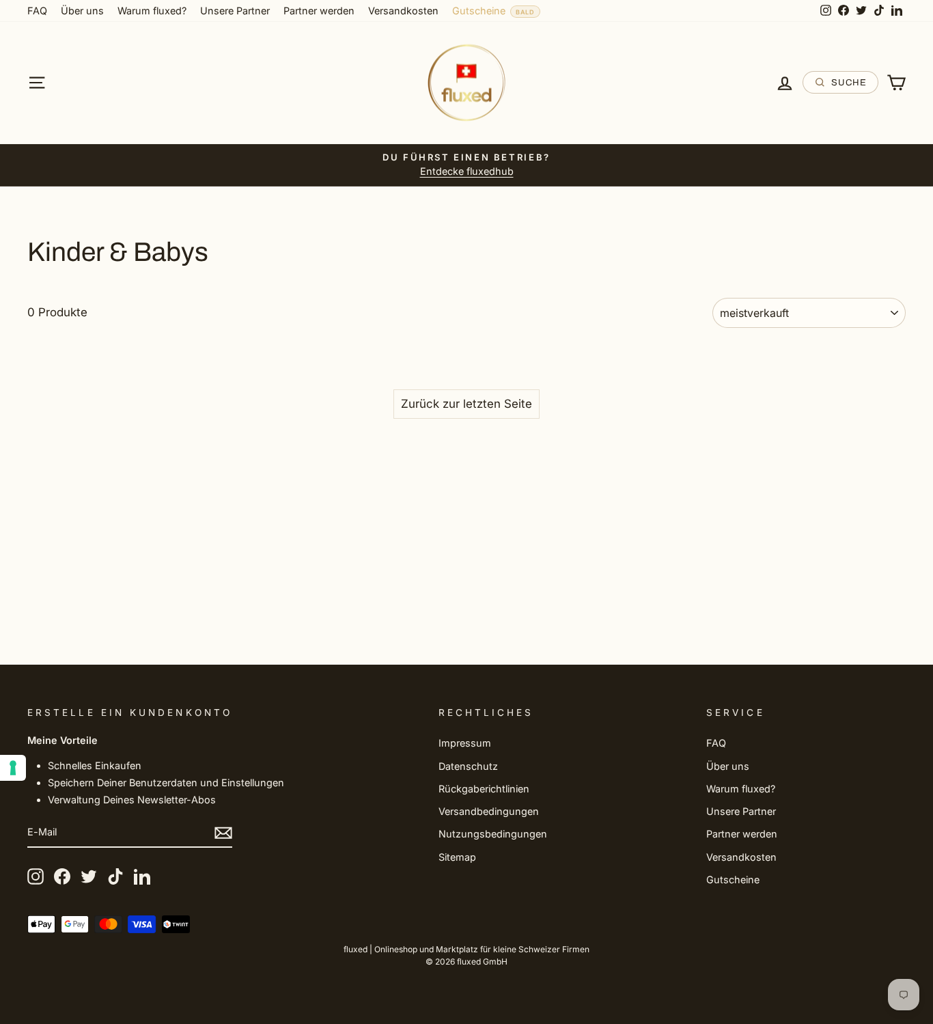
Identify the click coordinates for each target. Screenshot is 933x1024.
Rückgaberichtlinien (483, 788)
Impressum (464, 743)
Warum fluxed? (151, 10)
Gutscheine (478, 10)
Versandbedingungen (488, 811)
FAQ (37, 10)
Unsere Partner (235, 10)
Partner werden (318, 10)
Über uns (82, 10)
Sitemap (457, 857)
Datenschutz (468, 766)
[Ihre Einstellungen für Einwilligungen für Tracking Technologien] (13, 768)
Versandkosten (403, 10)
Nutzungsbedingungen (492, 834)
